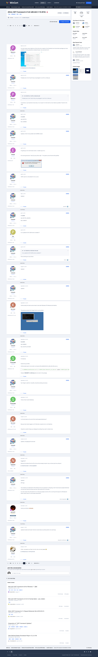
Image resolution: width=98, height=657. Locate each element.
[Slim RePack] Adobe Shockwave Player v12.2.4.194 (22, 635)
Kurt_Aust (13, 309)
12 (17, 25)
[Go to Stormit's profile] (13, 549)
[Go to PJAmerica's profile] (13, 48)
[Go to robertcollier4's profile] (8, 604)
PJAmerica (13, 52)
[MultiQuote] (21, 71)
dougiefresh (12, 628)
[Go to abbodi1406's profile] (8, 592)
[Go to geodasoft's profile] (13, 508)
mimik (61, 499)
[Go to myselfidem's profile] (83, 27)
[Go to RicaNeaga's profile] (74, 27)
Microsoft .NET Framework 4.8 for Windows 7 (21, 586)
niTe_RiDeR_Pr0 (11, 637)
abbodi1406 (10, 588)
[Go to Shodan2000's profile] (13, 358)
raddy (59, 540)
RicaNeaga (78, 26)
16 (26, 25)
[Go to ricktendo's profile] (8, 17)
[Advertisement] (38, 35)
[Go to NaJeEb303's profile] (13, 460)
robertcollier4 (10, 600)
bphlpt (86, 22)
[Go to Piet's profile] (13, 232)
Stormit (13, 553)
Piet (13, 236)
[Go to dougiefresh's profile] (8, 628)
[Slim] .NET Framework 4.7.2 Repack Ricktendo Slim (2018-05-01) (26, 611)
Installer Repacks (26, 17)
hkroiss (9, 624)
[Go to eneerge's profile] (13, 150)
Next (29, 25)
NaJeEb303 (13, 464)
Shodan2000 (13, 362)
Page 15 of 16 (36, 25)
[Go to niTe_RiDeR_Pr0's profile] (8, 641)
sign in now (33, 569)
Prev (10, 25)
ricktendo (11, 17)
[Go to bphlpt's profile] (83, 23)
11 (15, 25)
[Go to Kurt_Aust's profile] (13, 305)
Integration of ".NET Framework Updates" (20, 623)
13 (19, 25)
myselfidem (87, 26)
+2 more (25, 626)
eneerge (13, 154)
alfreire (65, 259)
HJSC (61, 540)
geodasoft (64, 206)
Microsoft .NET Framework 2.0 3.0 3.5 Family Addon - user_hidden (26, 599)
